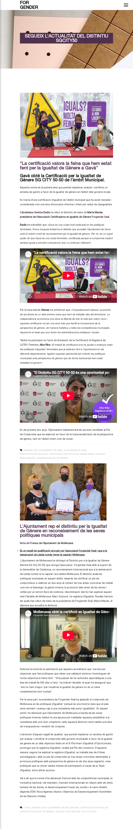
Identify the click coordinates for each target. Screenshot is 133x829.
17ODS (27, 807)
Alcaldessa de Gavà (75, 450)
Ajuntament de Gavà (50, 450)
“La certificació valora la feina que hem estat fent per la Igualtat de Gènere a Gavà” (66, 165)
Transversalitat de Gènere (52, 458)
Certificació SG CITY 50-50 (63, 454)
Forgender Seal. (100, 216)
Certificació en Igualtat (34, 454)
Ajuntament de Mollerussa (63, 807)
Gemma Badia (87, 454)
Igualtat (100, 454)
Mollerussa (73, 811)
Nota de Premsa (29, 543)
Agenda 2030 (31, 450)
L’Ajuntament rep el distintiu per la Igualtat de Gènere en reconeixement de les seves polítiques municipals (63, 530)
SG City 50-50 (89, 811)
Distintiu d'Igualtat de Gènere (37, 811)
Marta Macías (28, 458)
